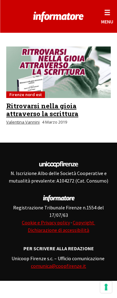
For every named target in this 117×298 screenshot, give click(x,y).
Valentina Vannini (23, 122)
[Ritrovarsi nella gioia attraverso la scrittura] (58, 72)
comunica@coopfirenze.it (58, 266)
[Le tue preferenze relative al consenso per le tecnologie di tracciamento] (106, 287)
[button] (107, 16)
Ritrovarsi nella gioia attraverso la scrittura (42, 109)
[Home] (58, 15)
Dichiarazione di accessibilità (58, 230)
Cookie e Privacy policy (46, 222)
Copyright (84, 222)
